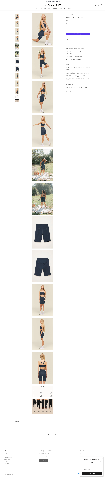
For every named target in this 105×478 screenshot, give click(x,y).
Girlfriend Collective (69, 14)
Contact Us (6, 463)
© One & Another (8, 472)
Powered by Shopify (9, 474)
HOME (36, 8)
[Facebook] (68, 91)
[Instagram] (80, 453)
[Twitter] (70, 91)
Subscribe (92, 473)
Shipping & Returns (8, 457)
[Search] (98, 5)
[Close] (102, 458)
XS (66, 25)
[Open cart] (101, 5)
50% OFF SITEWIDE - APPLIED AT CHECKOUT (52, 1)
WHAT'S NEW (43, 8)
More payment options (78, 36)
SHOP (49, 8)
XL (73, 25)
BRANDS (55, 8)
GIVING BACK (63, 8)
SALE (69, 8)
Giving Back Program (8, 453)
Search (5, 455)
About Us (6, 461)
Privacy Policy (7, 459)
